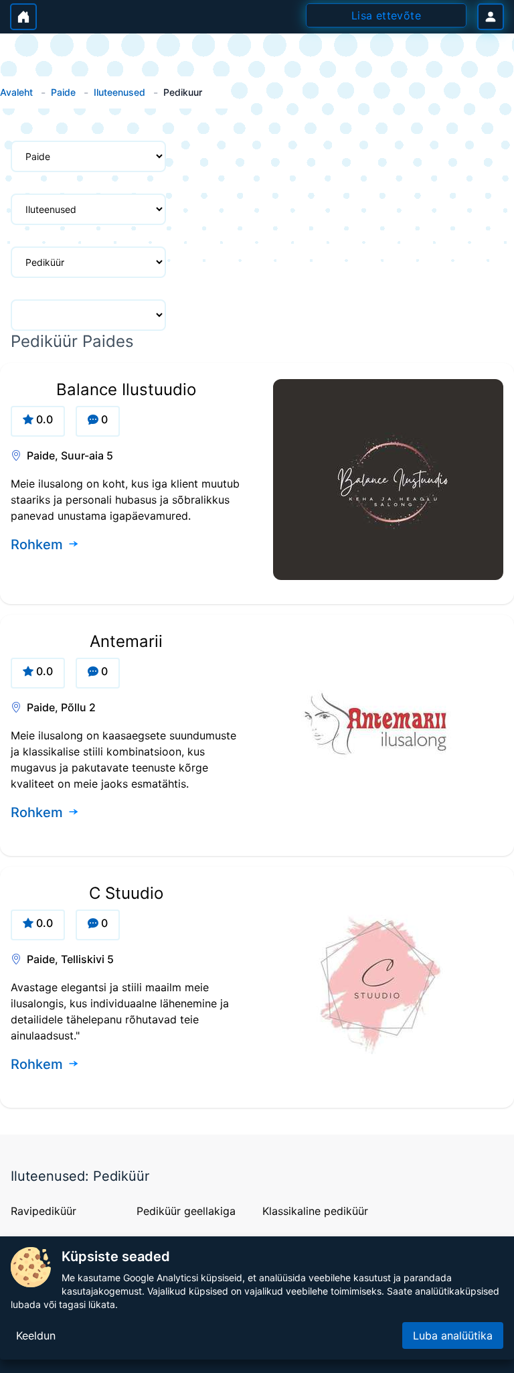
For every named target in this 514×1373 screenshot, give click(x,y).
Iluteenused (119, 92)
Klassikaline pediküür (315, 1211)
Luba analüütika (453, 1335)
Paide (63, 92)
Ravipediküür (43, 1211)
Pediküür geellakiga (186, 1211)
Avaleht (16, 92)
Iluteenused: (52, 1176)
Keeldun (36, 1335)
